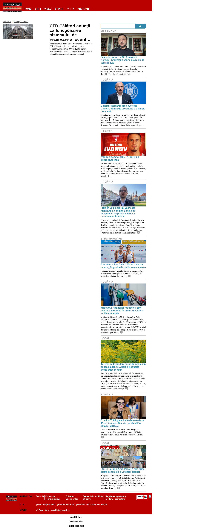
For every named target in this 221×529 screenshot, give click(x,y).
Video (47, 9)
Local (105, 338)
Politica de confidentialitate (52, 497)
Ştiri (38, 9)
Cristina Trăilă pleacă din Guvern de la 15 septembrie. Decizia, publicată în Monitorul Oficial (122, 423)
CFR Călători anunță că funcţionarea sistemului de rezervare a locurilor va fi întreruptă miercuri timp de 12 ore (70, 33)
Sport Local (50, 510)
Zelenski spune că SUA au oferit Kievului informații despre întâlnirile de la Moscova (122, 60)
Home (28, 9)
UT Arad (107, 131)
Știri (22, 504)
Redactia (40, 496)
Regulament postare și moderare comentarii (116, 497)
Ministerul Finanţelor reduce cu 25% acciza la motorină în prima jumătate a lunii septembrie (122, 310)
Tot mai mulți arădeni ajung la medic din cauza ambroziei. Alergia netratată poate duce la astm (123, 367)
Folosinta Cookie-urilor (72, 497)
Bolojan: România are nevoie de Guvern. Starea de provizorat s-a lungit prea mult (122, 109)
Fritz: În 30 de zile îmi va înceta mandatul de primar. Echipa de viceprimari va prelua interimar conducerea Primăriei (118, 212)
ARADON (7, 21)
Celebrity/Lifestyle (99, 504)
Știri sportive (63, 510)
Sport (59, 9)
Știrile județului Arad (45, 504)
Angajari (83, 9)
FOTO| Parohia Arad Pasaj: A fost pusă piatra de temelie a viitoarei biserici (122, 470)
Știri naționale (82, 504)
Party (70, 9)
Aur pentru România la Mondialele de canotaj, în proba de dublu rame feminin (123, 266)
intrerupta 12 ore (21, 21)
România (107, 80)
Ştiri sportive (111, 238)
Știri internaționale (65, 504)
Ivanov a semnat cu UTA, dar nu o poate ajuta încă (120, 158)
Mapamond (108, 31)
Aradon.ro (26, 496)
